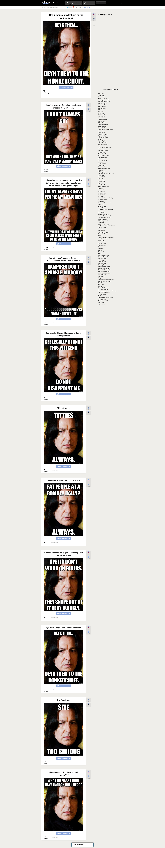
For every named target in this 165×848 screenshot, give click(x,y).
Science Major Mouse (103, 255)
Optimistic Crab (102, 222)
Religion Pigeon (102, 245)
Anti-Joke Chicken (102, 103)
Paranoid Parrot (102, 227)
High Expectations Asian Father (106, 173)
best (61, 3)
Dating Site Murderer (103, 134)
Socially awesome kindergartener (106, 279)
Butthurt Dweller (102, 118)
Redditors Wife (101, 242)
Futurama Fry (101, 159)
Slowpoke (100, 278)
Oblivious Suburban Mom (104, 217)
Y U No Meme (101, 304)
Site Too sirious (63, 700)
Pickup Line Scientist (103, 232)
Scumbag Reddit (102, 261)
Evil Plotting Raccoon (103, 144)
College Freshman (102, 123)
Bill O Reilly (101, 113)
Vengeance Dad (102, 299)
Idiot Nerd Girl (101, 190)
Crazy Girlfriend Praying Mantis (106, 129)
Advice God (101, 95)
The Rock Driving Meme (104, 292)
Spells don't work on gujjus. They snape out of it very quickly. (63, 554)
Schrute (100, 253)
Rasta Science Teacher (104, 239)
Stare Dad (100, 283)
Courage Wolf (101, 128)
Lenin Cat (100, 208)
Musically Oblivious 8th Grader (105, 216)
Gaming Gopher (102, 162)
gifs (90, 7)
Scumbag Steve (102, 265)
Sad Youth (100, 250)
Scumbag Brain (102, 258)
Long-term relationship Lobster (105, 209)
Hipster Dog (101, 178)
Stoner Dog (101, 284)
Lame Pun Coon (102, 206)
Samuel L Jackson (102, 252)
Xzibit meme (101, 302)
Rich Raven (101, 247)
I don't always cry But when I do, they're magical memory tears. (63, 106)
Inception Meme (102, 193)
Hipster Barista (101, 177)
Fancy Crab (101, 149)
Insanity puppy (101, 194)
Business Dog (101, 116)
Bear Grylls (101, 111)
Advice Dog (101, 93)
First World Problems (103, 150)
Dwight (99, 139)
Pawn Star (100, 229)
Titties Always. (63, 408)
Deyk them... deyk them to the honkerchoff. (64, 627)
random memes (67, 3)
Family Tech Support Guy (104, 147)
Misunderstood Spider (103, 214)
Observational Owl (102, 219)
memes (86, 7)
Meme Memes (101, 212)
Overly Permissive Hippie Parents (106, 225)
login (121, 3)
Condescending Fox (103, 124)
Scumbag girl (101, 260)
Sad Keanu (100, 248)
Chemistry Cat (101, 121)
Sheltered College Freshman (105, 270)
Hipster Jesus (101, 181)
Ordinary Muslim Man (103, 224)
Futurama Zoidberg (102, 160)
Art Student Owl (102, 105)
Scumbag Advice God (103, 256)
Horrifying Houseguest (103, 186)
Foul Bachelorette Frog (103, 155)
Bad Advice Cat (102, 108)
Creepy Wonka (101, 132)
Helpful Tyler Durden (103, 172)
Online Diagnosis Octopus (104, 221)
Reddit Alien (101, 240)
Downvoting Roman (103, 137)
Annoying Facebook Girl (104, 101)
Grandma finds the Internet (104, 167)
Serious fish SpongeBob (104, 266)
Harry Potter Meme (102, 185)
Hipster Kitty (101, 183)
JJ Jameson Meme (103, 199)
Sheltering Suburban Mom (104, 273)
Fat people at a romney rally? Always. (63, 480)
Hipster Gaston (101, 180)
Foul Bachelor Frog (102, 154)
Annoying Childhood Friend (104, 100)
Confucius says (102, 126)
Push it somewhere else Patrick (106, 237)
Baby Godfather (102, 106)
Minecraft (100, 211)
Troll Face (100, 296)
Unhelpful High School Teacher (105, 297)
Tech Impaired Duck (103, 289)
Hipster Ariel (101, 175)
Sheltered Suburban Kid (104, 271)
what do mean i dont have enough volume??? (63, 773)
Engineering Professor (103, 141)
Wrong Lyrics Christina (103, 301)
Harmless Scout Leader (104, 168)
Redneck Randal (102, 243)
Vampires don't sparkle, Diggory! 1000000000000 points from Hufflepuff (63, 259)
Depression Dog (102, 136)
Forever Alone (101, 152)
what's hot (55, 3)
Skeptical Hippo (102, 274)
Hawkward (100, 170)
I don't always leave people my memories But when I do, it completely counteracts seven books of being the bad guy (63, 183)
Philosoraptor (101, 230)
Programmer (101, 235)
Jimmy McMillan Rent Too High (106, 198)
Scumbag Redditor (102, 263)
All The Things (101, 97)
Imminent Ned (101, 191)
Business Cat (101, 114)
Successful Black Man (103, 288)
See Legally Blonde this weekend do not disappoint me (63, 334)
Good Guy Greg (102, 165)
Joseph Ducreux (102, 201)
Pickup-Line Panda (102, 234)
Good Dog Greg (102, 163)
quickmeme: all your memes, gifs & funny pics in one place (46, 3)
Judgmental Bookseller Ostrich (105, 203)
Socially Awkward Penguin (104, 281)
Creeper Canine (102, 131)
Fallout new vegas (102, 145)
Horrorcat (100, 188)
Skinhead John (101, 276)
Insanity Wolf (101, 196)
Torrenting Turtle (102, 294)
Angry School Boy (102, 98)
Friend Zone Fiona (102, 157)
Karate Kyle (101, 204)
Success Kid (101, 286)
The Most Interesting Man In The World (107, 291)
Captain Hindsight (102, 119)
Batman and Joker (102, 110)
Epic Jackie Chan (102, 142)
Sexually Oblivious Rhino (104, 268)
